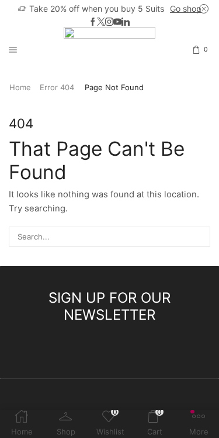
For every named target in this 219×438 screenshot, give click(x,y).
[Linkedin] (125, 22)
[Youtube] (117, 22)
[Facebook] (93, 22)
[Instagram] (109, 22)
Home (20, 87)
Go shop (185, 8)
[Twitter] (101, 22)
